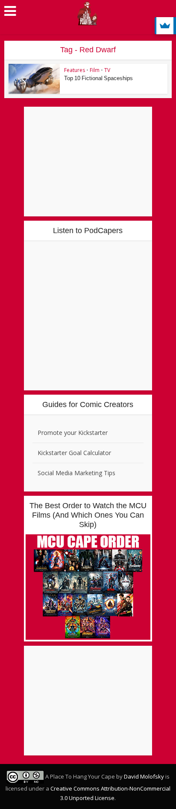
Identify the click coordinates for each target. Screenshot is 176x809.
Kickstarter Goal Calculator (74, 453)
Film (95, 70)
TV (107, 70)
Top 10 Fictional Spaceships (98, 78)
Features (74, 70)
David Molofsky (144, 776)
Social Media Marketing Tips (76, 473)
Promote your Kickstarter (73, 432)
